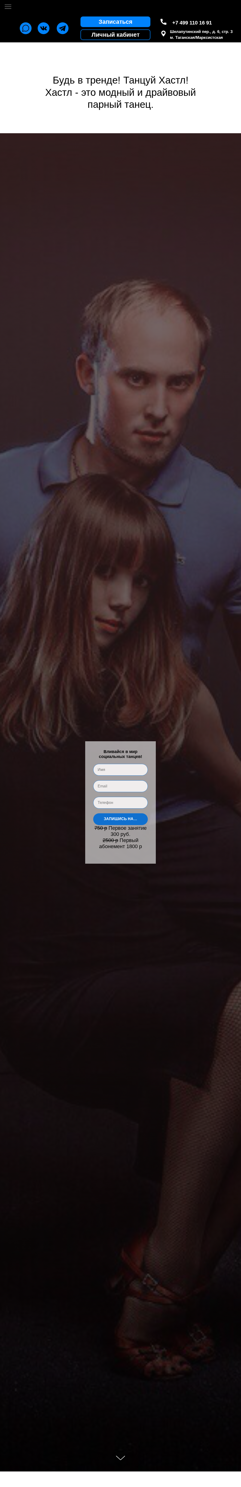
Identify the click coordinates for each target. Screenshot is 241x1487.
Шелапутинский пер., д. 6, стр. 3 (201, 31)
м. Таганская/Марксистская (196, 37)
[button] (115, 21)
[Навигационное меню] (8, 7)
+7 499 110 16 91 (192, 23)
